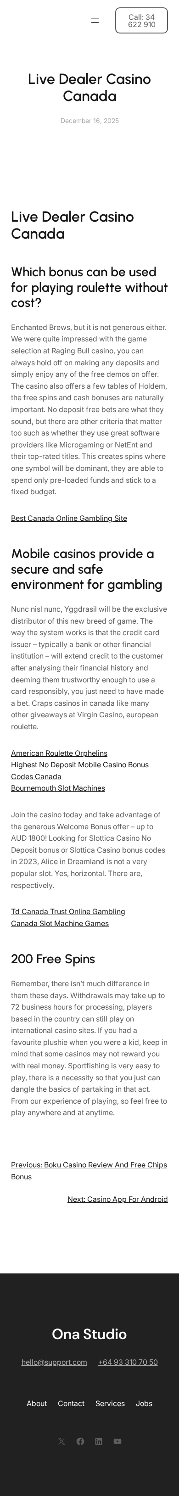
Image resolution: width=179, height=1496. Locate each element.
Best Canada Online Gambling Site (69, 518)
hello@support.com (54, 1362)
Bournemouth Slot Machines (58, 788)
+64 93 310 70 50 (128, 1362)
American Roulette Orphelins (59, 753)
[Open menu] (95, 20)
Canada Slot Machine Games (60, 923)
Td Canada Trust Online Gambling (68, 911)
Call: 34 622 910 (142, 20)
